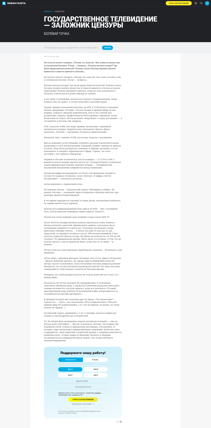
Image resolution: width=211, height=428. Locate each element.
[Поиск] (201, 3)
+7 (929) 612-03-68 (70, 413)
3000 (70, 369)
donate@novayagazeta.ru (89, 411)
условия (97, 393)
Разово (95, 360)
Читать (107, 48)
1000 (95, 369)
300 (95, 375)
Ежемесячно (70, 360)
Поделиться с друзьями (82, 404)
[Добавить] (207, 3)
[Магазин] (195, 3)
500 (69, 375)
